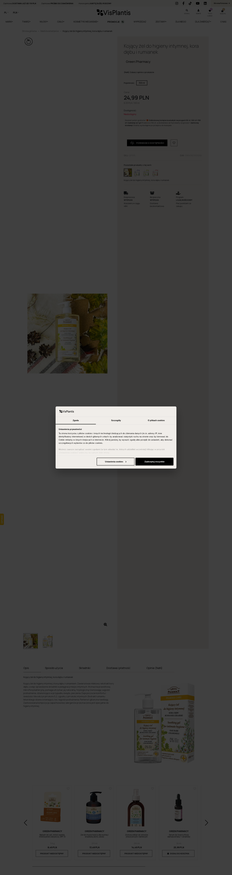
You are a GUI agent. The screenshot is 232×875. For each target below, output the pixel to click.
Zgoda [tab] (76, 420)
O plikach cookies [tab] (156, 420)
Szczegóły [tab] (116, 420)
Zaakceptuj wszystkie (154, 461)
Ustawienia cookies (114, 461)
